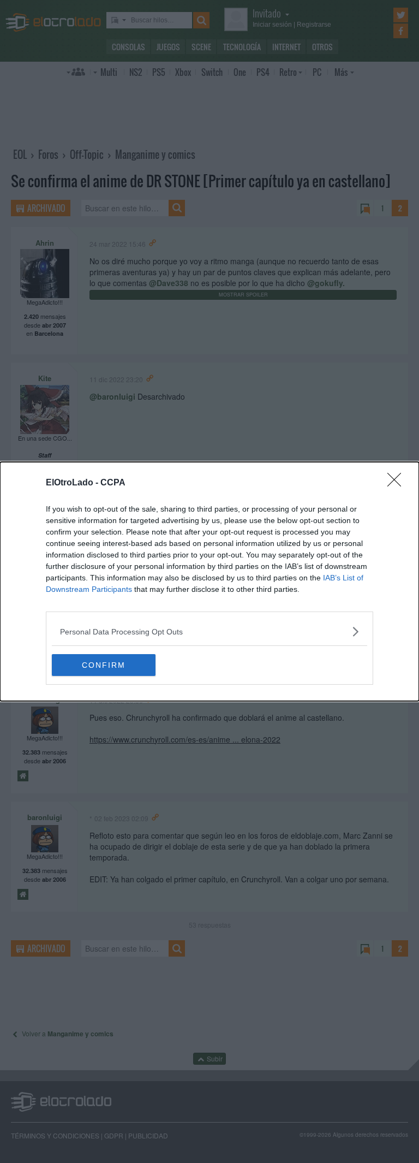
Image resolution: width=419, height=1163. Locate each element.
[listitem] (209, 631)
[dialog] (209, 581)
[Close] (397, 483)
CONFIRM (103, 665)
